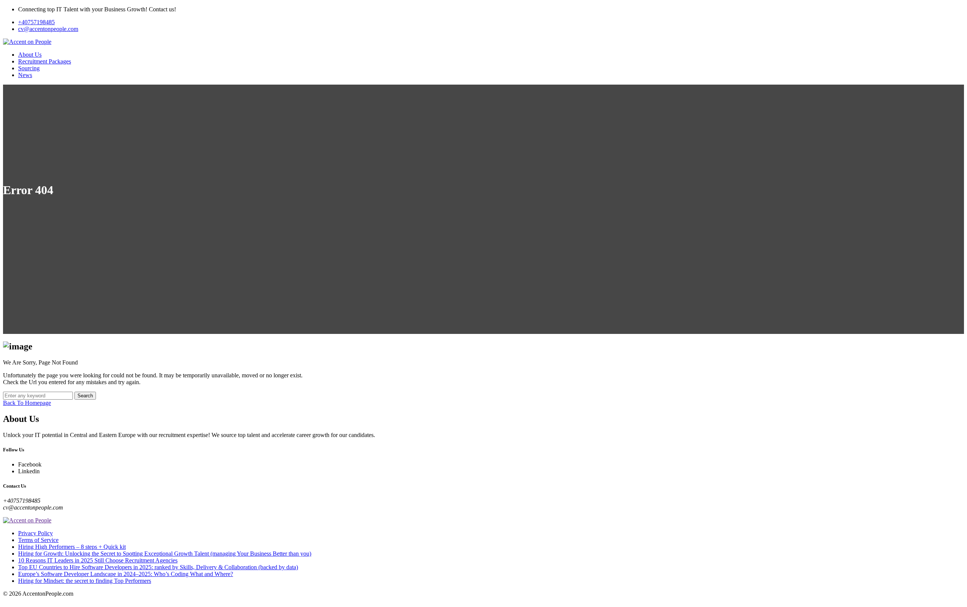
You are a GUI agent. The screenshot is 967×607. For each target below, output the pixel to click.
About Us (30, 54)
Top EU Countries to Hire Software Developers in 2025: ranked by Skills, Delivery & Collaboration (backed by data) (158, 567)
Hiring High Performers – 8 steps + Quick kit (72, 547)
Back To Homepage (27, 403)
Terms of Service (38, 540)
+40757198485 (36, 22)
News (25, 75)
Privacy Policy (35, 533)
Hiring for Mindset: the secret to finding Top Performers (84, 581)
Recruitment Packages (44, 61)
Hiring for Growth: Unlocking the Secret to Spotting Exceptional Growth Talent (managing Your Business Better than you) (164, 553)
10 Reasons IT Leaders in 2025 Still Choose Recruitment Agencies (98, 560)
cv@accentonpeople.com (48, 29)
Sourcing (29, 68)
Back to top (17, 600)
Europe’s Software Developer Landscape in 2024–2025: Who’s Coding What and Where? (125, 574)
